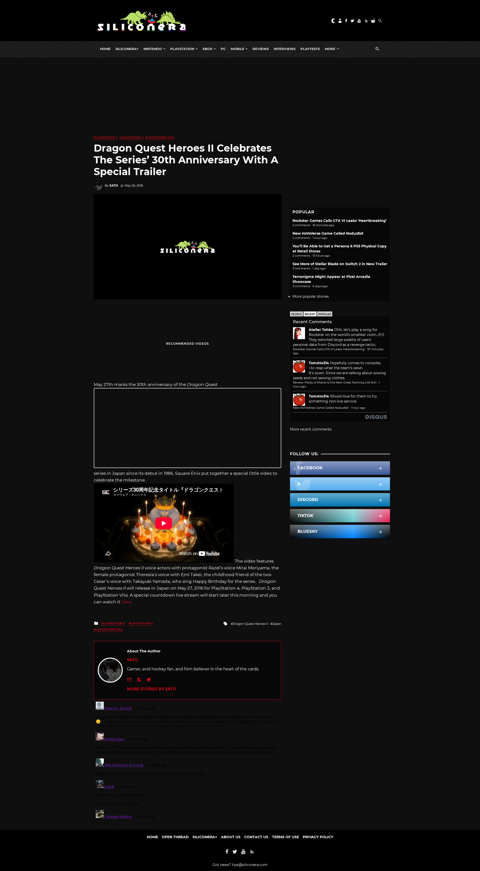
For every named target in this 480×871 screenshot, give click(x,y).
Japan (276, 624)
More (330, 49)
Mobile (237, 49)
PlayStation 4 (132, 137)
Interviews (285, 49)
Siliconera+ (127, 49)
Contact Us (256, 837)
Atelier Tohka (321, 329)
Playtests (310, 49)
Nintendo (153, 49)
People (296, 314)
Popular (324, 314)
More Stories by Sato (151, 689)
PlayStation (182, 49)
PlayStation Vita (160, 137)
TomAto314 (319, 363)
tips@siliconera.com (250, 864)
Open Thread (175, 837)
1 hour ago (358, 407)
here (126, 601)
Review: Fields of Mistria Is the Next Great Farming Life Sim (334, 382)
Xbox (207, 49)
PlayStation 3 (106, 137)
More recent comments (311, 429)
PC (223, 49)
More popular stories (310, 296)
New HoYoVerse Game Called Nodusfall (327, 233)
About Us (230, 837)
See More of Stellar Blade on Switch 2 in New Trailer (339, 264)
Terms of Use (285, 837)
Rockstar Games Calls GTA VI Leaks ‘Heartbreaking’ (339, 220)
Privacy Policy (318, 837)
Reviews (260, 49)
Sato (114, 185)
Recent (310, 314)
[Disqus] (187, 762)
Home (105, 49)
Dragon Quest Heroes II (250, 624)
